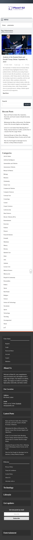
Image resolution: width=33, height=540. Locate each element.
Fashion (6, 227)
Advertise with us (10, 481)
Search (4, 101)
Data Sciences (7, 213)
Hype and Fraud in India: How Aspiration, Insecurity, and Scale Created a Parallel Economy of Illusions (17, 116)
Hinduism (6, 242)
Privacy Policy (9, 467)
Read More (6, 93)
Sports (5, 309)
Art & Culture (7, 156)
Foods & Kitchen (8, 234)
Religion (6, 295)
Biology (6, 174)
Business (6, 177)
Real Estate (6, 291)
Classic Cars (7, 185)
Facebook (18, 403)
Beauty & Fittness (8, 170)
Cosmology (7, 199)
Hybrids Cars (7, 252)
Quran (5, 288)
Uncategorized (7, 320)
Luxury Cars (7, 266)
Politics (5, 53)
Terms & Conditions (10, 470)
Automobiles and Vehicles (10, 163)
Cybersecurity (7, 209)
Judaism (6, 263)
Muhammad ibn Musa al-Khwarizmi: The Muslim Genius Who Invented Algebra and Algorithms (16, 430)
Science (6, 299)
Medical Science (8, 270)
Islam (5, 256)
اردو (5, 327)
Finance (6, 231)
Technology (7, 313)
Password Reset (9, 350)
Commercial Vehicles (9, 188)
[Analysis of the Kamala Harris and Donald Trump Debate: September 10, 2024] (16, 44)
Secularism (6, 306)
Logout (7, 358)
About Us (7, 477)
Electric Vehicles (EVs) (10, 217)
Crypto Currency (8, 206)
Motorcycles (7, 274)
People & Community (9, 277)
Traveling (6, 316)
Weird (5, 323)
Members (7, 361)
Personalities (7, 281)
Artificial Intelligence (9, 160)
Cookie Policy (9, 474)
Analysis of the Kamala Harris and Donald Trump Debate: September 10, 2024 (15, 59)
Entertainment (7, 220)
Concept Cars (7, 195)
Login (6, 347)
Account (7, 354)
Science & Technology (10, 302)
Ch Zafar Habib (8, 65)
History (6, 245)
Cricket (5, 202)
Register (7, 343)
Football (6, 238)
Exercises (6, 224)
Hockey (6, 249)
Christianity (7, 181)
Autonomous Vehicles (9, 167)
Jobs (5, 259)
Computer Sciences (9, 192)
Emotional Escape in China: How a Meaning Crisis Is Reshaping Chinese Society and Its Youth (17, 447)
